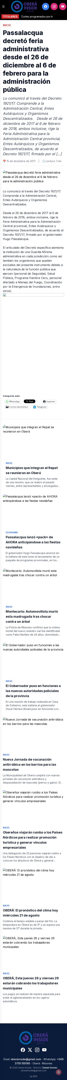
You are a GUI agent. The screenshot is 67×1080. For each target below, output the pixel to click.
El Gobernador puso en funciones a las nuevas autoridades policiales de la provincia (33, 691)
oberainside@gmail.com (26, 1059)
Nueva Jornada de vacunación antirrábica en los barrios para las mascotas (29, 764)
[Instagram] (54, 6)
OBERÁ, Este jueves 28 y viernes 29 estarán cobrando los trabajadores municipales (31, 983)
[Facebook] (45, 6)
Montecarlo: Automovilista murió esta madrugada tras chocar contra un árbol (32, 616)
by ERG (33, 1076)
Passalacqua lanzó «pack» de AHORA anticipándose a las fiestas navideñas (33, 542)
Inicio (7, 25)
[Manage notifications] (58, 1072)
